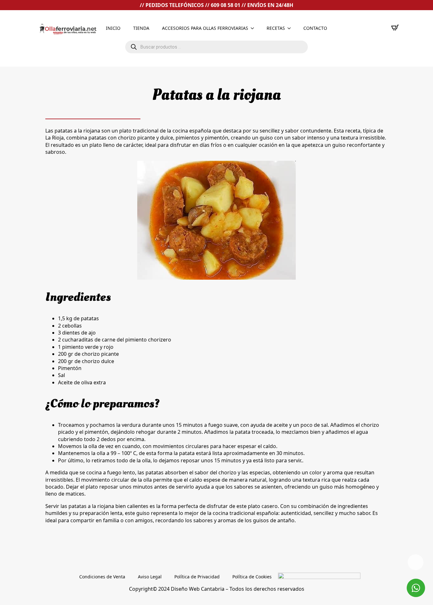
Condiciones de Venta (102, 577)
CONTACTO (315, 28)
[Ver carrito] (395, 28)
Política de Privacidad (197, 577)
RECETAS (276, 28)
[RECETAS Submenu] (291, 28)
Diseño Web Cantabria (198, 588)
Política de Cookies (252, 577)
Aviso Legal (150, 577)
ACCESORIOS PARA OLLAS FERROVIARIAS (205, 28)
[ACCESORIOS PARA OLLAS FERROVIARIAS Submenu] (254, 28)
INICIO (113, 28)
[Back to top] (415, 562)
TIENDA (141, 28)
